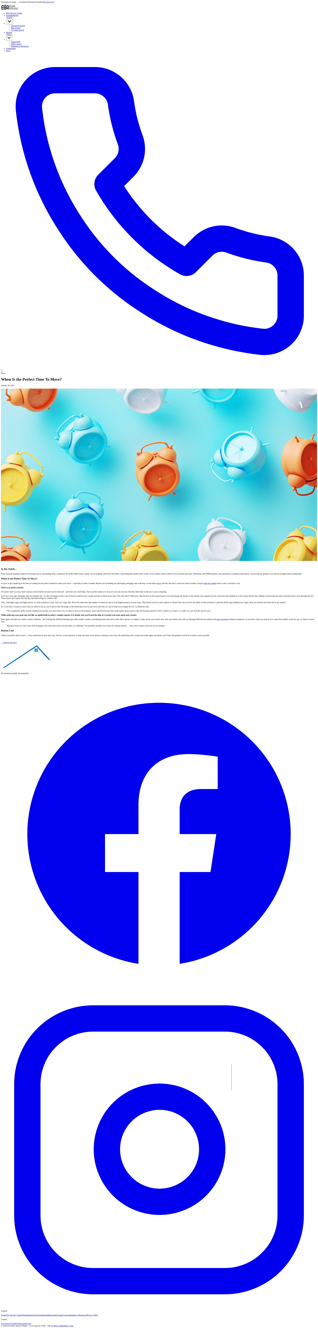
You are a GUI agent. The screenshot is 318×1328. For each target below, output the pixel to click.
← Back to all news (9, 643)
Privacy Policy (92, 1315)
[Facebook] (159, 991)
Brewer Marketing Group (63, 1326)
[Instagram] (159, 1307)
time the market (210, 583)
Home (3, 1315)
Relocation (52, 1315)
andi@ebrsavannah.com (21, 1324)
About (9, 35)
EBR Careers (16, 44)
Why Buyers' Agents (14, 13)
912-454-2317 (48, 2)
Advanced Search (18, 26)
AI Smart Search (17, 30)
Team (36, 1315)
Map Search (15, 28)
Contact (60, 1315)
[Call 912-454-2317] (159, 368)
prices (159, 583)
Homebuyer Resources (20, 46)
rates (17, 602)
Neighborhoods (12, 15)
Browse (9, 32)
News (8, 51)
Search (9, 18)
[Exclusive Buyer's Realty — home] (9, 9)
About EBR (15, 42)
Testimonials (11, 48)
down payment (222, 619)
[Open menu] (2, 371)
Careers (66, 1315)
